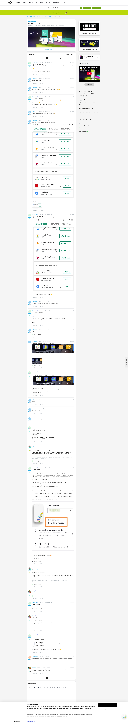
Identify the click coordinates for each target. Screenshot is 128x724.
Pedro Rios (34, 62)
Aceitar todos (108, 705)
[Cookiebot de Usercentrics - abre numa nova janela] (18, 721)
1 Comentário (81, 123)
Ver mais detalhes (31, 721)
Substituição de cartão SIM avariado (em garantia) (89, 125)
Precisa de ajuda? (126, 362)
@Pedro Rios (36, 569)
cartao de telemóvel (83, 131)
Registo (66, 7)
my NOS (80, 100)
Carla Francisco (35, 656)
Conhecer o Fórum (83, 113)
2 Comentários (82, 129)
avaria (80, 122)
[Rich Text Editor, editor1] (51, 695)
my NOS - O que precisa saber (85, 99)
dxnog (33, 667)
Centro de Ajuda (36, 16)
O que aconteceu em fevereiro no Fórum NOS (88, 112)
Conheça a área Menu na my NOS (86, 108)
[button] (87, 8)
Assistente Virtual (52, 7)
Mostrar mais (89, 84)
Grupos (45, 7)
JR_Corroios (34, 78)
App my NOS (48, 16)
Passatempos (60, 7)
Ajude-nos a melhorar (83, 106)
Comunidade (29, 16)
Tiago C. (34, 446)
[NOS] (10, 2)
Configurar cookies (107, 709)
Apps (43, 16)
